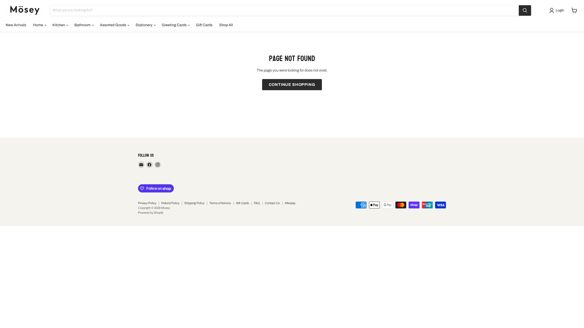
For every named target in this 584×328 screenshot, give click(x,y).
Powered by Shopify (150, 212)
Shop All (226, 25)
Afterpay (290, 203)
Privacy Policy (147, 203)
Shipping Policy (194, 203)
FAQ (257, 203)
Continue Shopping (292, 84)
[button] (557, 10)
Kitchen (59, 25)
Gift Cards (204, 25)
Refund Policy (170, 203)
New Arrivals (16, 25)
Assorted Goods (113, 25)
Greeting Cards (174, 25)
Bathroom (82, 25)
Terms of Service (220, 203)
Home (38, 25)
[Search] (525, 10)
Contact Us (272, 203)
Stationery (144, 25)
